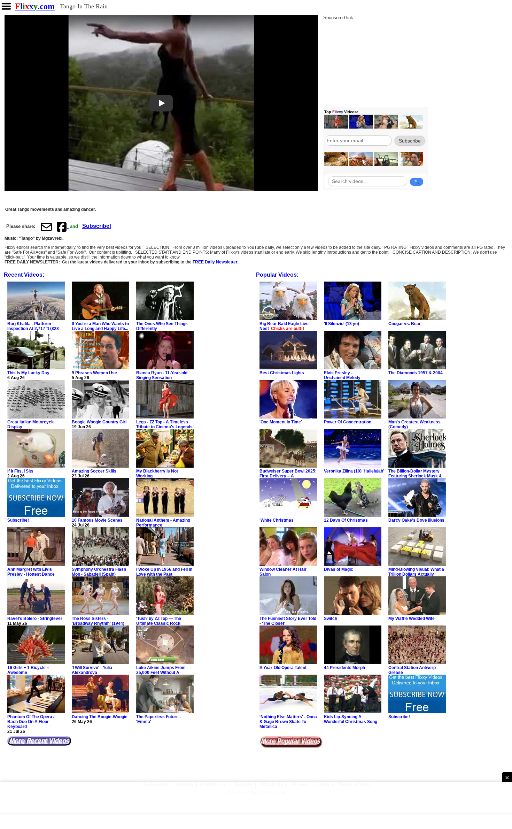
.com (35, 6)
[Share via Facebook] (62, 226)
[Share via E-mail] (46, 226)
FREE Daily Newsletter (215, 262)
